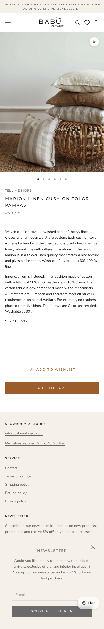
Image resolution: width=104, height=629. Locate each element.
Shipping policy (17, 484)
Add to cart (52, 388)
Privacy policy (15, 501)
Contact (11, 468)
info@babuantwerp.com (24, 433)
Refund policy (16, 492)
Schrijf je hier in (52, 611)
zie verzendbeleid (61, 8)
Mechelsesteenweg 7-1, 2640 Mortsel (35, 443)
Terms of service (18, 476)
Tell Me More (18, 190)
